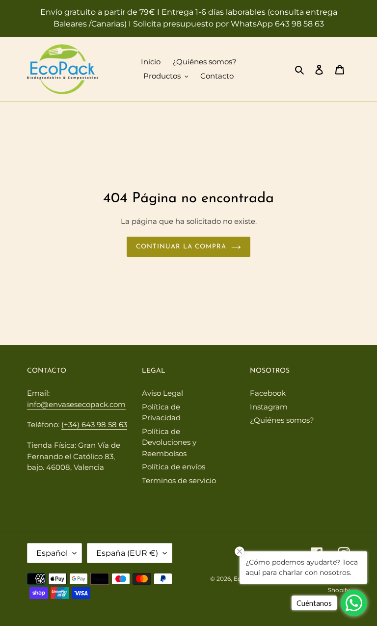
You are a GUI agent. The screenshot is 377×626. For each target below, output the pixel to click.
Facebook (268, 393)
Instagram (269, 406)
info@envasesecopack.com (76, 404)
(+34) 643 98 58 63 (94, 424)
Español (52, 553)
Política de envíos (173, 466)
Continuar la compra (181, 247)
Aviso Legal (162, 393)
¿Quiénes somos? (282, 420)
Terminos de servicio (179, 480)
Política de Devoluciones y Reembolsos (169, 442)
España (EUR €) (127, 553)
